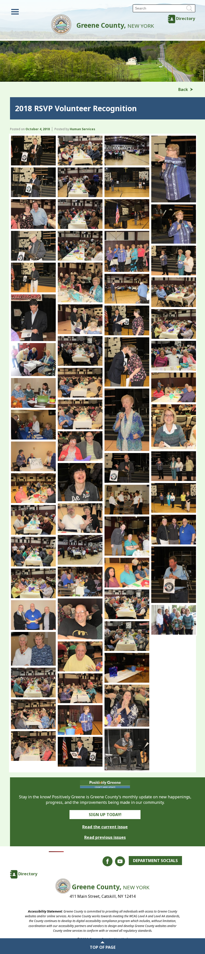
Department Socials (155, 860)
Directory (185, 18)
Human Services (82, 129)
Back (183, 89)
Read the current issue (105, 827)
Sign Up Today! (105, 814)
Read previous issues (105, 837)
